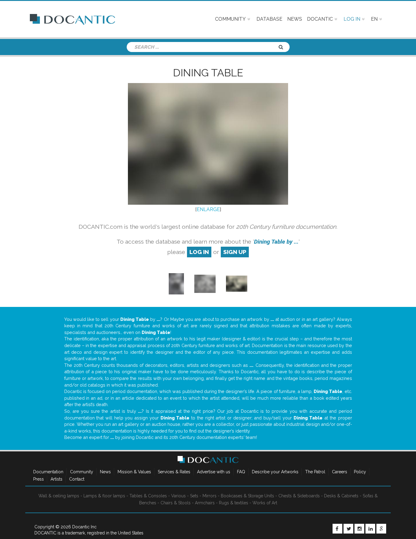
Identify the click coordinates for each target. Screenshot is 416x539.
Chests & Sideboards (299, 495)
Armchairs (205, 502)
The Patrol (315, 471)
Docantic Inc (84, 526)
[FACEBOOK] (337, 529)
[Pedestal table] (176, 283)
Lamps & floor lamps (104, 495)
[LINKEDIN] (370, 529)
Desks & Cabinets (341, 495)
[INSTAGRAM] (359, 529)
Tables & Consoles (148, 495)
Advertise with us (213, 471)
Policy (360, 471)
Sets (194, 495)
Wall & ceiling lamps (58, 495)
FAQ (241, 471)
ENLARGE (208, 209)
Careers (339, 471)
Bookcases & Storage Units (247, 495)
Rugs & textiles (233, 502)
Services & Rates (174, 471)
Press (38, 479)
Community (81, 471)
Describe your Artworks (275, 471)
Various (178, 495)
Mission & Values (134, 471)
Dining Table (208, 73)
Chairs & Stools (175, 502)
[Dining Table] (236, 283)
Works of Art (264, 502)
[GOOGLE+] (381, 529)
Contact (76, 479)
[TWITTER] (348, 529)
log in (199, 252)
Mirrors (210, 495)
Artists (56, 479)
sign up (234, 252)
